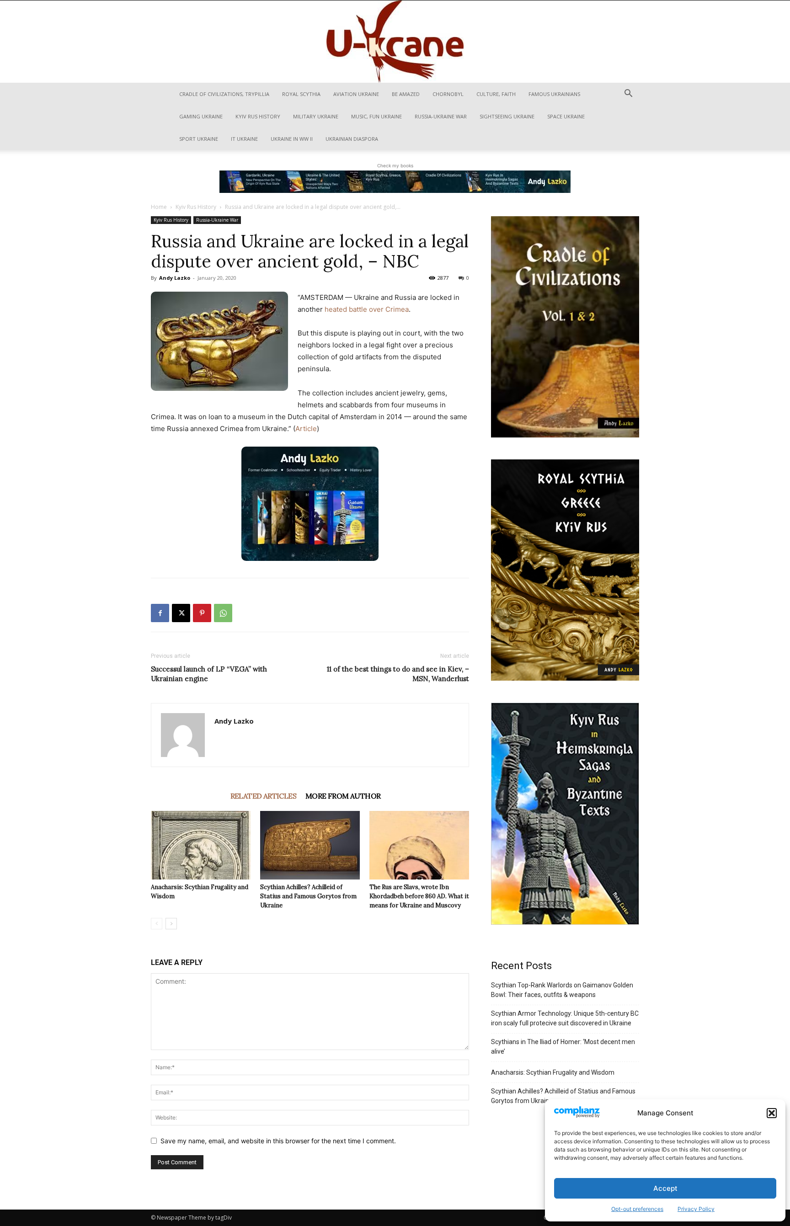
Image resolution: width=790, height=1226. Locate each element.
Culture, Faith (496, 94)
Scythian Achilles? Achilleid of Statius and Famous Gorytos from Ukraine (308, 896)
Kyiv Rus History (257, 116)
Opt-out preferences (637, 1208)
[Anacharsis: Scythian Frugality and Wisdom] (201, 845)
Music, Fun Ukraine (376, 116)
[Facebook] (160, 613)
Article (306, 428)
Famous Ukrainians (554, 94)
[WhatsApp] (223, 613)
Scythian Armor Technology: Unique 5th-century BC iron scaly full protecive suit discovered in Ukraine (565, 1018)
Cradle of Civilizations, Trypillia (224, 94)
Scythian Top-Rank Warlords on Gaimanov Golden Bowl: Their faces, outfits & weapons (562, 989)
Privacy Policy (696, 1208)
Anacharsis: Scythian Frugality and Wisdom (552, 1072)
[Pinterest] (202, 613)
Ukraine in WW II (292, 138)
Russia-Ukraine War (441, 116)
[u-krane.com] (395, 41)
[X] (181, 613)
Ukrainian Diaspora (352, 138)
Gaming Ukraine (201, 116)
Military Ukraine (315, 116)
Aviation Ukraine (356, 94)
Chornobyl (448, 94)
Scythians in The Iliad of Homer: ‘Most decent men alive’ (563, 1046)
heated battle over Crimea (367, 309)
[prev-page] (156, 923)
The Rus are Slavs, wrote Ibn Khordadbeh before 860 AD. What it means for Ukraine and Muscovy (419, 896)
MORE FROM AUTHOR (342, 795)
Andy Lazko (174, 277)
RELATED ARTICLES (263, 795)
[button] (771, 1113)
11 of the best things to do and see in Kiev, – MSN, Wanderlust (398, 674)
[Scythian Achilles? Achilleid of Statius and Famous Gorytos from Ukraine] (310, 845)
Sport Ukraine (198, 138)
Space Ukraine (566, 116)
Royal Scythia (301, 94)
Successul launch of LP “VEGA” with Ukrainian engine (209, 674)
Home (159, 207)
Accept (665, 1188)
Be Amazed (406, 94)
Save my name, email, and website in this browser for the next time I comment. (278, 1141)
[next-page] (171, 923)
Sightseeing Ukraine (507, 116)
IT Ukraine (244, 138)
